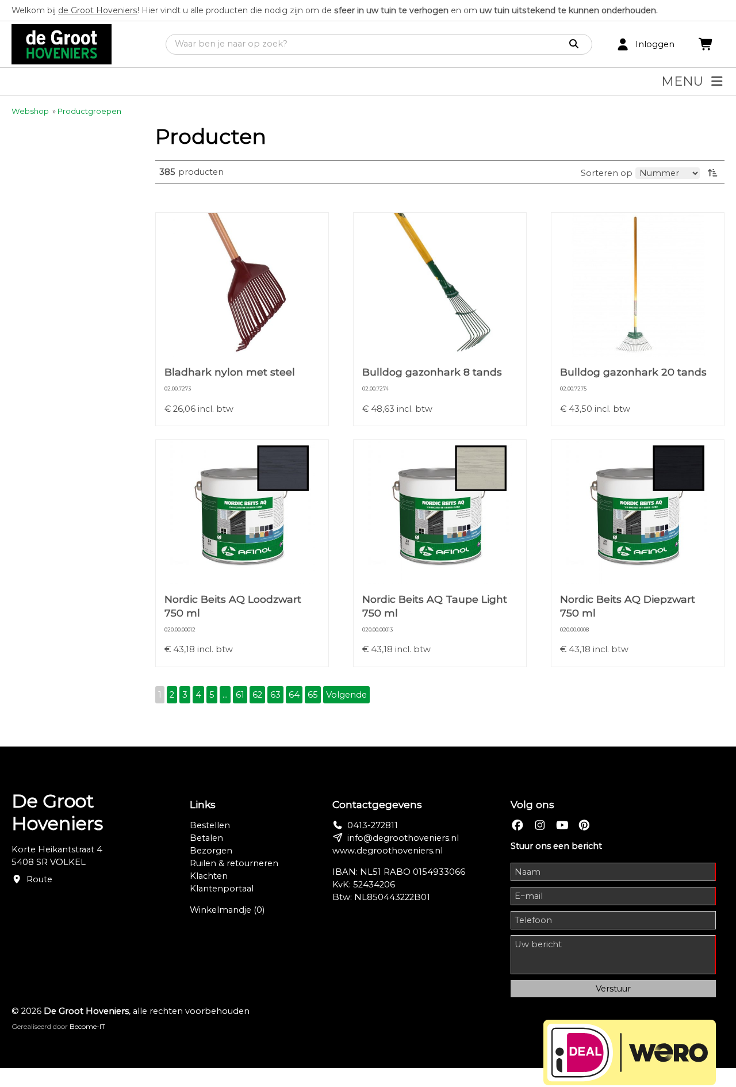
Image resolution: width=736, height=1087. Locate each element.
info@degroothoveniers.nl (403, 838)
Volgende (346, 695)
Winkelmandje (227, 910)
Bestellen (210, 825)
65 (313, 695)
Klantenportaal (222, 888)
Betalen (206, 838)
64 (294, 695)
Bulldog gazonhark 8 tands (432, 372)
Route (39, 879)
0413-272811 (372, 825)
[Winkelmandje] (706, 44)
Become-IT (87, 1026)
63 (275, 695)
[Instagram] (540, 825)
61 (240, 695)
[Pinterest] (584, 825)
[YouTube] (562, 825)
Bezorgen (211, 850)
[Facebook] (517, 825)
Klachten (209, 876)
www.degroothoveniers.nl (387, 850)
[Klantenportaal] (622, 44)
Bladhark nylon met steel (229, 372)
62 (257, 695)
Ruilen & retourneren (234, 863)
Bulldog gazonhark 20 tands (633, 372)
